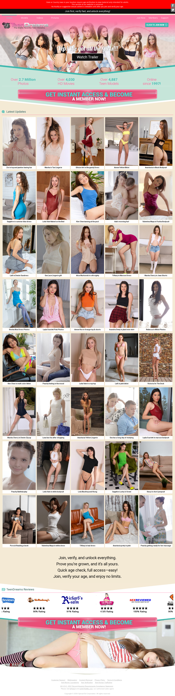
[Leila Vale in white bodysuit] (53, 465)
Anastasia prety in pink (122, 546)
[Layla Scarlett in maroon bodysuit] (155, 411)
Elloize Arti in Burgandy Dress (87, 167)
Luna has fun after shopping (53, 438)
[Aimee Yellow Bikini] (121, 141)
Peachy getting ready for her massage (156, 546)
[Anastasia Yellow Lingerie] (87, 411)
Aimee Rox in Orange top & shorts (87, 330)
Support (164, 18)
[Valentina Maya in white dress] (53, 519)
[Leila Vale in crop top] (87, 357)
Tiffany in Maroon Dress (121, 275)
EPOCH (73, 689)
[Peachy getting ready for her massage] (155, 519)
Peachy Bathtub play (19, 492)
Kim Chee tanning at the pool (87, 222)
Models (24, 18)
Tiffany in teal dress (87, 546)
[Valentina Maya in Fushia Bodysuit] (155, 195)
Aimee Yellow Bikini (121, 167)
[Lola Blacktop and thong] (87, 465)
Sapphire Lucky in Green (121, 492)
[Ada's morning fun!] (121, 195)
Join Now (140, 18)
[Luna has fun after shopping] (53, 411)
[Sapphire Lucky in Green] (121, 465)
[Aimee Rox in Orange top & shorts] (87, 303)
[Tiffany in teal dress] (87, 519)
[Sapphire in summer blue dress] (19, 195)
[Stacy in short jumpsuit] (155, 465)
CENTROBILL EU (86, 689)
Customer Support (58, 680)
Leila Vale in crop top (87, 384)
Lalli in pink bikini (121, 384)
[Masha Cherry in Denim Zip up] (19, 411)
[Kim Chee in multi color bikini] (19, 357)
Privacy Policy (100, 680)
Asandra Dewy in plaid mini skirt (121, 330)
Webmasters (72, 680)
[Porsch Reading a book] (19, 519)
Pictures (55, 18)
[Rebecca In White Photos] (155, 303)
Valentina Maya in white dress (53, 546)
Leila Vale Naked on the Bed (53, 222)
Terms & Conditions (114, 680)
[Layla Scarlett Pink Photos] (53, 303)
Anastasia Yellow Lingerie (87, 438)
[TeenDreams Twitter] (173, 10)
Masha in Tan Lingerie (53, 167)
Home (9, 18)
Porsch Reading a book (19, 546)
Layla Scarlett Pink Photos (53, 330)
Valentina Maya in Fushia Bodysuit (155, 222)
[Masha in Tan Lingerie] (53, 141)
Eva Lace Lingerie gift (53, 275)
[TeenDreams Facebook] (173, 6)
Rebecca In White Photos (156, 330)
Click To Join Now (155, 25)
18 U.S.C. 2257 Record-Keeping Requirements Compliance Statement (86, 686)
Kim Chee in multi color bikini (19, 384)
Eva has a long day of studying (122, 438)
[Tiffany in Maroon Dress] (121, 249)
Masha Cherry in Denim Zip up (19, 438)
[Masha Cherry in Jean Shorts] (155, 249)
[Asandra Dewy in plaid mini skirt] (121, 303)
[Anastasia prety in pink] (121, 519)
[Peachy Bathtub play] (19, 465)
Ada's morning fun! (121, 222)
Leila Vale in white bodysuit (53, 492)
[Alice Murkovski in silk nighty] (87, 249)
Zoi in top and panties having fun (19, 167)
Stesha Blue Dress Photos (19, 330)
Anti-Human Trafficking (103, 682)
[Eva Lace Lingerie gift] (53, 249)
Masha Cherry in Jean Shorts (156, 275)
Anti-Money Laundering (70, 682)
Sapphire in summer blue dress (19, 222)
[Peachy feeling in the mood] (53, 357)
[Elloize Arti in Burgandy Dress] (87, 141)
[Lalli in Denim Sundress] (19, 249)
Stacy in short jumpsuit (156, 492)
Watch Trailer (87, 57)
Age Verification (87, 682)
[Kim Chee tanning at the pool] (87, 195)
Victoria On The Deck (156, 384)
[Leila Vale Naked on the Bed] (53, 195)
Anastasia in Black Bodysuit (156, 167)
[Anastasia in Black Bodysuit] (155, 141)
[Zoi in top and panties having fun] (19, 141)
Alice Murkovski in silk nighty (87, 275)
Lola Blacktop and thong (87, 492)
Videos (40, 18)
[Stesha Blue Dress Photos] (19, 303)
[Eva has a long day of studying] (121, 411)
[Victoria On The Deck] (155, 357)
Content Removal (85, 680)
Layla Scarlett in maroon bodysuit (156, 438)
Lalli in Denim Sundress (19, 275)
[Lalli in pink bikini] (121, 357)
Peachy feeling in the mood (53, 384)
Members (153, 18)
